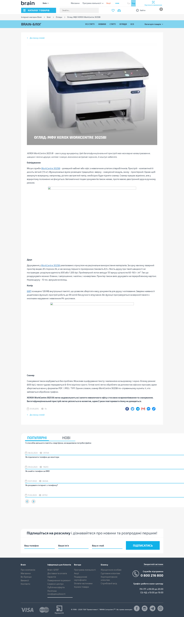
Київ (45, 3)
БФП (29, 291)
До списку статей (37, 38)
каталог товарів (38, 10)
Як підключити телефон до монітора (42, 457)
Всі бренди (26, 576)
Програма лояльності (92, 3)
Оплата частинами (83, 583)
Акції (76, 573)
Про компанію (28, 569)
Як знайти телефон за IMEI (37, 471)
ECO (132, 24)
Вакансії (25, 580)
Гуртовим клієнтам (110, 573)
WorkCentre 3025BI (50, 168)
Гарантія (51, 576)
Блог (49, 17)
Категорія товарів (153, 24)
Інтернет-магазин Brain (31, 17)
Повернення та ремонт (59, 580)
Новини (102, 24)
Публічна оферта (56, 587)
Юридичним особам (111, 569)
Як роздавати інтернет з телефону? (41, 485)
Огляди (59, 17)
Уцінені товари (81, 587)
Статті (113, 24)
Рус (128, 3)
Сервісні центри (55, 584)
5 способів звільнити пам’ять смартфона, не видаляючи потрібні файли (58, 443)
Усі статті (90, 24)
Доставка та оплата (57, 573)
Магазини (75, 3)
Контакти (25, 584)
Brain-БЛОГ (53, 569)
